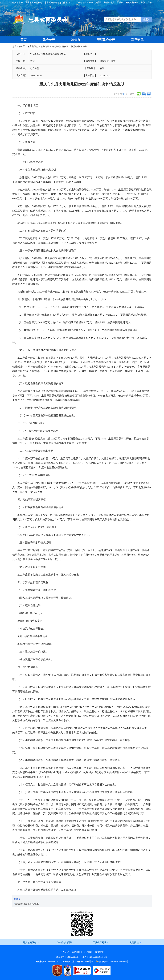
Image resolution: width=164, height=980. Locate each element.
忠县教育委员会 (48, 19)
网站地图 (76, 952)
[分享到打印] (144, 94)
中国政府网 (17, 2)
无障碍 (98, 2)
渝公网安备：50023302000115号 (113, 961)
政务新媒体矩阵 (85, 2)
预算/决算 (75, 46)
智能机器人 (109, 2)
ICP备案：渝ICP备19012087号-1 (78, 961)
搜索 (145, 19)
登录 (143, 2)
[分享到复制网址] (149, 94)
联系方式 (65, 952)
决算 (85, 46)
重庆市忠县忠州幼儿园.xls (27, 903)
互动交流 (137, 39)
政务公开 (49, 39)
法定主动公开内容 (60, 46)
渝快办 (75, 39)
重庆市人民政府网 (33, 2)
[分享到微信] (139, 94)
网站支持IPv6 (132, 2)
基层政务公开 (106, 39)
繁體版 (120, 2)
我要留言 (99, 952)
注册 (150, 2)
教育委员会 (33, 46)
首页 (23, 39)
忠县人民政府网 (52, 2)
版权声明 (88, 952)
